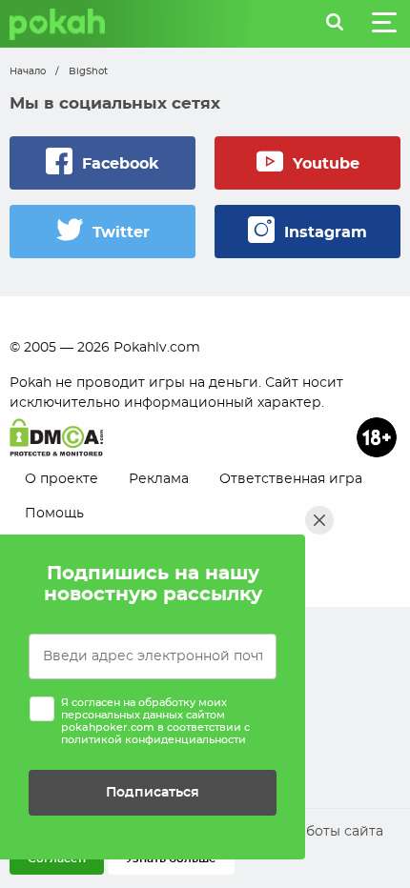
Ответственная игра (290, 479)
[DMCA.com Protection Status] (56, 437)
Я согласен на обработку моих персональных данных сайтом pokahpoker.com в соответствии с (155, 721)
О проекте (61, 479)
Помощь (54, 513)
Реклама (159, 479)
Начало (28, 71)
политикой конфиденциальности (153, 740)
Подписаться (152, 792)
